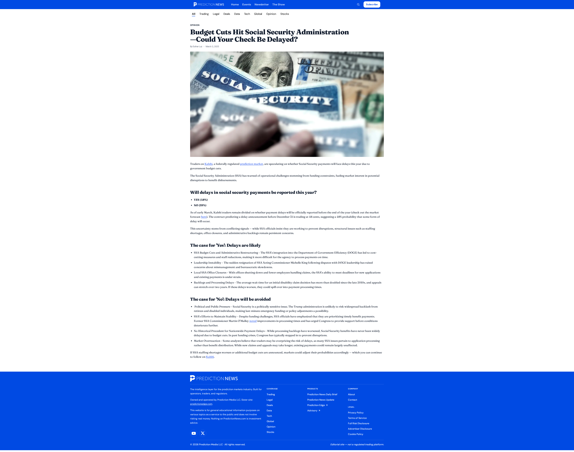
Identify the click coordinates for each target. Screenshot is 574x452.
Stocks (284, 14)
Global (258, 14)
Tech (247, 14)
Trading (204, 14)
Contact (352, 399)
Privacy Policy (356, 412)
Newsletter (262, 4)
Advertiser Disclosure (360, 428)
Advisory (312, 410)
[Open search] (358, 4)
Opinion (271, 14)
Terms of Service (357, 418)
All (193, 14)
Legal (216, 14)
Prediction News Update (320, 399)
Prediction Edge (316, 405)
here (204, 216)
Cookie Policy (355, 434)
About (351, 394)
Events (246, 4)
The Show (278, 4)
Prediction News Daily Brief (322, 394)
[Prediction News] (209, 4)
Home (235, 4)
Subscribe (372, 4)
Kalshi (210, 356)
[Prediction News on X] (202, 433)
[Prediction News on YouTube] (193, 433)
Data (237, 14)
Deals (226, 14)
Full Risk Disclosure (358, 423)
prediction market (251, 164)
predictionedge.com (201, 404)
